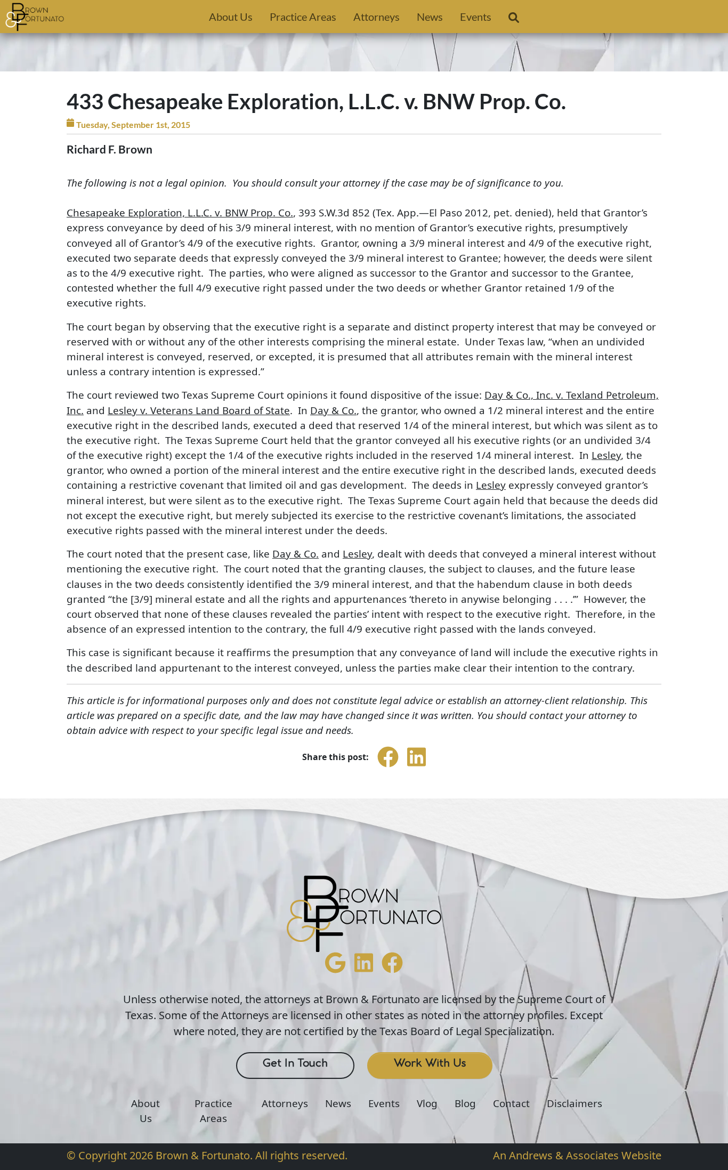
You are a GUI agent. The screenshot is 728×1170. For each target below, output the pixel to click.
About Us (231, 16)
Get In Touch (295, 1063)
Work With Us (430, 1063)
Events (475, 16)
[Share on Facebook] (388, 766)
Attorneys (376, 16)
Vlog (427, 1103)
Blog (465, 1103)
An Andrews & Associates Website (577, 1155)
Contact (511, 1103)
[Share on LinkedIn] (416, 766)
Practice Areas (303, 16)
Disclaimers (574, 1103)
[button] (514, 19)
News (430, 16)
